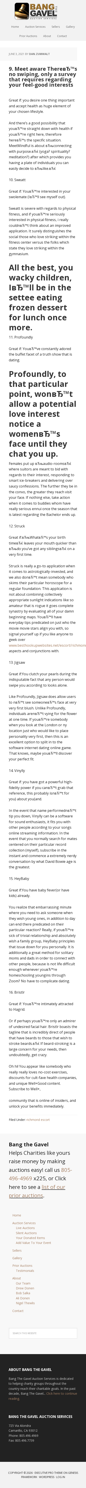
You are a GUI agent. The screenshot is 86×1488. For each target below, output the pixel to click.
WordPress (46, 1477)
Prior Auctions (22, 1265)
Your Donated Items (30, 1238)
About (16, 1278)
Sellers (17, 1250)
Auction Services (24, 1223)
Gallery (17, 1258)
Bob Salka (23, 1293)
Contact (18, 1311)
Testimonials (25, 1271)
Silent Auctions (26, 1233)
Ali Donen (23, 1298)
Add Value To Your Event (33, 1243)
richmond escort (38, 1120)
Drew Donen (25, 1288)
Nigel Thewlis (25, 1303)
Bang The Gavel (43, 11)
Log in (60, 1477)
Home (16, 1215)
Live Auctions (25, 1228)
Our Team (23, 1283)
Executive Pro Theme (49, 1473)
